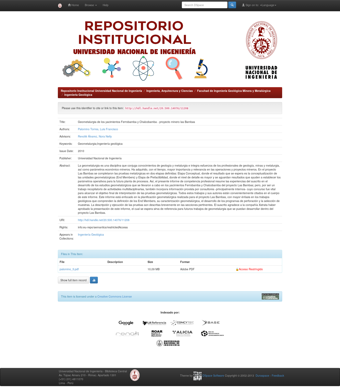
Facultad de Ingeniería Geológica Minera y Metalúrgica (234, 91)
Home (75, 5)
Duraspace (262, 375)
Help (105, 5)
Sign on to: (252, 5)
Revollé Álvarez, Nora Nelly (95, 136)
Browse (90, 5)
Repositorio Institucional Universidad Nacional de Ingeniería (101, 91)
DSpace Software (213, 375)
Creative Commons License (114, 296)
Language (268, 5)
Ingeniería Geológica (78, 95)
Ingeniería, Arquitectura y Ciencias (169, 91)
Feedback (278, 375)
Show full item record (73, 280)
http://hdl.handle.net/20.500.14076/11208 (103, 220)
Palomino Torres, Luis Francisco (98, 129)
